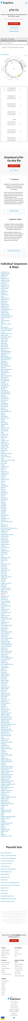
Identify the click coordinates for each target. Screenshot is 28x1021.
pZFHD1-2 (3, 834)
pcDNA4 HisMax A (5, 667)
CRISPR (3, 970)
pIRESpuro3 (4, 374)
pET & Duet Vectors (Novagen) (8, 858)
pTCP (2, 562)
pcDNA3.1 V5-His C (5, 622)
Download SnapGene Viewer (14, 250)
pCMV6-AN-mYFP (5, 418)
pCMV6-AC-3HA (4, 682)
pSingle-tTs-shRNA (5, 529)
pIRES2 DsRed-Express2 (7, 329)
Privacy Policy (14, 1004)
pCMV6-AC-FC (4, 701)
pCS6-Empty (4, 463)
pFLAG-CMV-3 (4, 683)
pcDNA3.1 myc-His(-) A (6, 576)
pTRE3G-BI (3, 763)
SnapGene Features (5, 950)
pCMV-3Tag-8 (4, 455)
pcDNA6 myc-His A (5, 273)
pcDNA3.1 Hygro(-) (5, 551)
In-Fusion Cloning (18, 970)
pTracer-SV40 (4, 666)
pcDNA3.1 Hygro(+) (5, 544)
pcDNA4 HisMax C (5, 680)
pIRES (2, 322)
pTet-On (3, 594)
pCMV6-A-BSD (4, 636)
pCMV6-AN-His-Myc (5, 366)
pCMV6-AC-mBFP (5, 773)
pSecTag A (3, 484)
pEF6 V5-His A (4, 554)
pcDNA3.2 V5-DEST (5, 641)
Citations (3, 985)
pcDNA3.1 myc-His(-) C (6, 589)
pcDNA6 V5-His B (5, 306)
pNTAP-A (3, 413)
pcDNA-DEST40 (4, 486)
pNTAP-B (3, 419)
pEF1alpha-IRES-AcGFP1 (7, 521)
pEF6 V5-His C (4, 567)
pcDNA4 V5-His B (5, 739)
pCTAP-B (3, 476)
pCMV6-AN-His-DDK (6, 353)
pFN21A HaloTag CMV (6, 729)
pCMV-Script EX (4, 539)
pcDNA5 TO (3, 764)
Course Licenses (18, 954)
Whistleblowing (14, 1015)
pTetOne (3, 614)
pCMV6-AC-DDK (4, 688)
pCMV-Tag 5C (4, 623)
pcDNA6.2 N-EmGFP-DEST (7, 803)
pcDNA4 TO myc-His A (6, 713)
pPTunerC (3, 452)
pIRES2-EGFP (4, 341)
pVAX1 (2, 808)
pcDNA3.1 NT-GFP (5, 596)
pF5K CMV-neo (4, 599)
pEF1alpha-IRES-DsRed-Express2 (9, 528)
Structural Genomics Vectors (8, 901)
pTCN (2, 555)
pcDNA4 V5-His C (5, 745)
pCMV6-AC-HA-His (5, 747)
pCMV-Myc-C (4, 520)
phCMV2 (3, 820)
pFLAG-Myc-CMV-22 (5, 722)
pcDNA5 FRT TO (4, 758)
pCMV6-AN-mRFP (5, 398)
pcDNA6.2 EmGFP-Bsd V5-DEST (8, 797)
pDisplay (3, 502)
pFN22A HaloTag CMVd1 (6, 742)
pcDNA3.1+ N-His (5, 473)
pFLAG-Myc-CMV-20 (5, 709)
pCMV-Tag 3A (4, 572)
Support (3, 987)
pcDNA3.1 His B (4, 531)
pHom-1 (3, 296)
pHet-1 (2, 832)
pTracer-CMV (4, 627)
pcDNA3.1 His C (4, 538)
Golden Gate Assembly (20, 975)
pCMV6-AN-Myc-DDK (6, 411)
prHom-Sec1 (4, 478)
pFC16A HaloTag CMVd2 (6, 632)
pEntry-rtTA (4, 573)
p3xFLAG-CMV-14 (5, 285)
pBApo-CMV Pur (5, 363)
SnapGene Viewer (5, 952)
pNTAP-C (3, 426)
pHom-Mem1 (4, 303)
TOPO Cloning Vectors (6, 871)
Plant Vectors (4, 879)
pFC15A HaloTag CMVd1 (6, 619)
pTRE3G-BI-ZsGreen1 (6, 782)
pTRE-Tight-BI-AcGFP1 (6, 717)
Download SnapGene (14, 27)
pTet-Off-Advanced (5, 588)
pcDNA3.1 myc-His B (5, 563)
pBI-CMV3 (3, 395)
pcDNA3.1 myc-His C (5, 570)
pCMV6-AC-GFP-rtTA (6, 734)
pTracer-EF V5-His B (6, 653)
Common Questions (5, 968)
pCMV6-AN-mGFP (5, 385)
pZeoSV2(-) (3, 828)
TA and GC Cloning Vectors (7, 861)
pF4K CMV (3, 586)
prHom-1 (3, 465)
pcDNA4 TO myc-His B (6, 719)
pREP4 (2, 458)
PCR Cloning (17, 972)
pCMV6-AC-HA (4, 740)
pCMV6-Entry (4, 437)
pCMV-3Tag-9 (4, 461)
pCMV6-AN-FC (4, 301)
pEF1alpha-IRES (5, 515)
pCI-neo (3, 332)
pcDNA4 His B (4, 654)
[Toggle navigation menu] (26, 3)
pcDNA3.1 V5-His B (5, 615)
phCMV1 (3, 813)
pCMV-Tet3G (4, 630)
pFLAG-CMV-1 (4, 670)
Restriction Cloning (19, 964)
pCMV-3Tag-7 (4, 448)
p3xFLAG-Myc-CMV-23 (6, 317)
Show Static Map (5, 54)
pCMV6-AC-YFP (4, 275)
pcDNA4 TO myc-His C (6, 726)
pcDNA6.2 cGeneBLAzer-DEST (8, 784)
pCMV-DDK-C (4, 468)
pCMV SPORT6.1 (4, 345)
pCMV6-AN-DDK (5, 294)
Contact (3, 994)
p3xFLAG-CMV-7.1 (5, 298)
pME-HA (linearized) (6, 393)
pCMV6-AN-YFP (4, 431)
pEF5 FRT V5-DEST (5, 547)
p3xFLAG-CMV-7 (4, 291)
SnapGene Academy (5, 962)
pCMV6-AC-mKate (5, 792)
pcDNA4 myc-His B (5, 693)
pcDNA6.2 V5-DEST (5, 829)
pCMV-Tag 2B (4, 559)
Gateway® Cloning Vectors (7, 896)
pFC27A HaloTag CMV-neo (7, 657)
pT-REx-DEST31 (4, 542)
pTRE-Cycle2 (4, 679)
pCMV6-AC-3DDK (5, 675)
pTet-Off (3, 581)
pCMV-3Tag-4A (4, 422)
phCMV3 (3, 826)
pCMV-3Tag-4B (4, 429)
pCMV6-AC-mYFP (5, 824)
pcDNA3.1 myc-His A (5, 557)
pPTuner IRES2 (4, 445)
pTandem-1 (3, 549)
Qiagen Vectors (4, 890)
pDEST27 (3, 495)
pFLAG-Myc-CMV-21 (5, 716)
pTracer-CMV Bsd (5, 633)
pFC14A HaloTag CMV (6, 606)
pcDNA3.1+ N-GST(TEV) (6, 453)
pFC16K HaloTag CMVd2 (6, 638)
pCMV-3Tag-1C (4, 377)
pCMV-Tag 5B (4, 617)
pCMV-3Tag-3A (4, 403)
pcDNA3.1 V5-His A (5, 609)
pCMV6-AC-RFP (4, 831)
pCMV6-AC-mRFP (5, 798)
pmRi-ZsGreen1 (4, 406)
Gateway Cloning (18, 966)
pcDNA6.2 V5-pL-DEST (6, 836)
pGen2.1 (2, 807)
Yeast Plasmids (4, 893)
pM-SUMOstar (4, 387)
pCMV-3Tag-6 (4, 442)
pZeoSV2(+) (3, 821)
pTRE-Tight (3, 704)
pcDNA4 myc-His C (5, 700)
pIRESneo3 (3, 367)
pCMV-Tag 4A (4, 591)
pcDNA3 (3, 421)
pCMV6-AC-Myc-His (5, 818)
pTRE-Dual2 (4, 698)
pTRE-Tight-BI (4, 711)
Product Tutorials (5, 964)
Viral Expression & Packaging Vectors (10, 882)
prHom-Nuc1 (4, 471)
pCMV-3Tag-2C (4, 397)
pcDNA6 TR (3, 293)
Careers (3, 992)
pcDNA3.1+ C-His (5, 440)
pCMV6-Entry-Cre (5, 444)
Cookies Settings (14, 1007)
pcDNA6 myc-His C (5, 286)
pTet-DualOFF (4, 568)
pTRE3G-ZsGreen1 (5, 802)
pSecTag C (3, 497)
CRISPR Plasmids (5, 874)
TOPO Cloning (18, 973)
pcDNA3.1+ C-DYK (5, 427)
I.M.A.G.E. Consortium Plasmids (8, 855)
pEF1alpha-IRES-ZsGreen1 (7, 534)
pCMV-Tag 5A (4, 610)
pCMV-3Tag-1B (4, 371)
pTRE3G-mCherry (5, 795)
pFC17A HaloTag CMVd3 (6, 645)
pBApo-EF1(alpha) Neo (6, 369)
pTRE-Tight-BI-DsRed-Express (8, 724)
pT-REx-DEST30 (4, 536)
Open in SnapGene (14, 23)
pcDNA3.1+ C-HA (4, 434)
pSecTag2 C (3, 516)
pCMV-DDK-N (4, 474)
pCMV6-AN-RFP (4, 424)
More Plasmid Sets (22, 40)
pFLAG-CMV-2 (4, 677)
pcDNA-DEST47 (4, 492)
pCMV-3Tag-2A (4, 384)
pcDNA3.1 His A (4, 525)
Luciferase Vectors (5, 877)
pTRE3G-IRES (4, 789)
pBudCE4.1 (3, 414)
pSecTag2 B (3, 510)
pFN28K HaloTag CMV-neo (7, 787)
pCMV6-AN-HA (4, 340)
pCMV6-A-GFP (4, 649)
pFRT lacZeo (4, 794)
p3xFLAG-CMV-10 (5, 272)
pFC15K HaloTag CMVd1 (6, 625)
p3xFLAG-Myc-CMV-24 (6, 324)
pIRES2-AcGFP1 (4, 335)
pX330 (2, 815)
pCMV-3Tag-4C (4, 435)
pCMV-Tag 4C (4, 604)
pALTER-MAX (4, 343)
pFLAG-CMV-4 (4, 690)
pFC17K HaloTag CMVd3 (6, 651)
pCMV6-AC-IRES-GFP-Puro (7, 766)
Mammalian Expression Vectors (8, 898)
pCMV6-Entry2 (4, 450)
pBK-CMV (3, 408)
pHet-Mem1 (3, 283)
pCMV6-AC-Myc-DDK (6, 811)
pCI (1, 325)
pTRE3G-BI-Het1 (5, 769)
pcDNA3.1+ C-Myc (5, 447)
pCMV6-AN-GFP (4, 327)
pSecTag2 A (3, 504)
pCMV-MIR (3, 507)
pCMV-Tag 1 (3, 546)
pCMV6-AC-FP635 (5, 721)
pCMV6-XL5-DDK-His (6, 457)
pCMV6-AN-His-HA (5, 359)
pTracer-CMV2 (4, 640)
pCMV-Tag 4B (4, 598)
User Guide (3, 966)
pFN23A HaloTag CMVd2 (6, 755)
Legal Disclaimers (14, 1005)
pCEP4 (2, 319)
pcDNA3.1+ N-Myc (5, 479)
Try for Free (14, 940)
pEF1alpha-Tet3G (5, 541)
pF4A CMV (3, 580)
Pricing (16, 952)
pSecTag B (3, 491)
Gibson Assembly (18, 968)
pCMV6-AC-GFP (4, 727)
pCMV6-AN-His (4, 346)
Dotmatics (3, 988)
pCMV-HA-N (4, 494)
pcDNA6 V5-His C (5, 312)
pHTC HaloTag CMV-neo (6, 309)
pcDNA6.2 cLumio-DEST (6, 790)
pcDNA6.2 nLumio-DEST (7, 823)
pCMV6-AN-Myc (4, 405)
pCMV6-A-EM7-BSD (5, 643)
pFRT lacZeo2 (4, 800)
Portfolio (3, 990)
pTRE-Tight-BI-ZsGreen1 (7, 730)
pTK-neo (3, 620)
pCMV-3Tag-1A (4, 364)
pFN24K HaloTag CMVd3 (6, 774)
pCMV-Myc (3, 513)
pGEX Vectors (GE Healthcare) (8, 869)
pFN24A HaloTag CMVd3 (6, 768)
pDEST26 (3, 489)
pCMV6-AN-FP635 (5, 320)
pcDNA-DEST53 (4, 499)
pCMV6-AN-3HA (4, 288)
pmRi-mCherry (4, 400)
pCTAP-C (3, 482)
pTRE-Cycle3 (4, 685)
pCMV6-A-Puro (4, 662)
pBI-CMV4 (3, 401)
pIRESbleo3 (3, 354)
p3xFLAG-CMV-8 (4, 304)
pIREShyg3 (3, 361)
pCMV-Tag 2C (4, 565)
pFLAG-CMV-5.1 (4, 696)
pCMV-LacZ (3, 500)
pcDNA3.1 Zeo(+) (5, 628)
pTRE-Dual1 (3, 692)
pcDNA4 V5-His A (5, 732)
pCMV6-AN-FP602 (5, 314)
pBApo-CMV (4, 350)
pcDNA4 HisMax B (5, 674)
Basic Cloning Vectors (6, 852)
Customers (3, 983)
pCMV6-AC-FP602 (5, 714)
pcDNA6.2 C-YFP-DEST (6, 777)
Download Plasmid (14, 31)
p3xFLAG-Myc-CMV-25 (6, 330)
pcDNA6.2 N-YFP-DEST (6, 810)
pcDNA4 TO (3, 706)
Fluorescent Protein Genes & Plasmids (10, 885)
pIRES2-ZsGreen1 (5, 348)
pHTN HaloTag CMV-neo (7, 316)
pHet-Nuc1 (3, 290)
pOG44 (2, 432)
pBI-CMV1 (3, 382)
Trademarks (14, 1013)
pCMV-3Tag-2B (4, 390)
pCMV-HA (3, 481)
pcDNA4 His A (4, 648)
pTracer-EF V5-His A (6, 646)
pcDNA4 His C (4, 661)
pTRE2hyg (3, 743)
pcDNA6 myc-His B (5, 280)
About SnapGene (5, 981)
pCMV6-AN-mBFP (5, 372)
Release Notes (4, 957)
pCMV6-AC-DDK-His (5, 695)
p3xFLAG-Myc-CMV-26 (6, 337)
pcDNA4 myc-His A (5, 687)
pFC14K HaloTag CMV (6, 612)
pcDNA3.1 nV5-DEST (5, 602)
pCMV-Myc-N (4, 526)
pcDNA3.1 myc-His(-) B (6, 583)
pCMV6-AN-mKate (5, 392)
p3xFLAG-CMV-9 (4, 311)
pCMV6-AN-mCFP (5, 379)
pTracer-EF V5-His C (6, 659)
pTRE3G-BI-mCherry (6, 776)
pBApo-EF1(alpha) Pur (6, 376)
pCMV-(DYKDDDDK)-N (6, 358)
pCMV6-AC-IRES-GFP (6, 760)
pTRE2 (2, 737)
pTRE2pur (3, 750)
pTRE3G (2, 756)
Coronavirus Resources (6, 863)
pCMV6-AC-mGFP (5, 785)
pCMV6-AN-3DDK (5, 282)
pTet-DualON (4, 575)
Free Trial (17, 950)
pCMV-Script (4, 533)
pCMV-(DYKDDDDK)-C (6, 351)
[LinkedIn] (14, 1018)
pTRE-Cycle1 (4, 672)
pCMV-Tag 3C (4, 585)
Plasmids (4, 47)
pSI (1, 523)
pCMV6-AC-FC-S (4, 708)
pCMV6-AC (3, 669)
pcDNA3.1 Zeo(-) (5, 635)
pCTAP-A (3, 469)
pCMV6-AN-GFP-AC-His (6, 333)
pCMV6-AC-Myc (4, 805)
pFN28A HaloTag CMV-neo (7, 781)
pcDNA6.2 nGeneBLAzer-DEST (8, 816)
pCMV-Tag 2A (4, 552)
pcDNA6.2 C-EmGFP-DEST (7, 771)
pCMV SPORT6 (4, 338)
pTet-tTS (3, 607)
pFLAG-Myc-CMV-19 (5, 703)
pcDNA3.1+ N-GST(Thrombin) (8, 460)
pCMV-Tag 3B (4, 578)
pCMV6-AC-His (4, 753)
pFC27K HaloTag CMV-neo (7, 664)
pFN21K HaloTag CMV (6, 735)
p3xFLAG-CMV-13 (5, 278)
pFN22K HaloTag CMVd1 (6, 748)
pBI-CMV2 (3, 388)
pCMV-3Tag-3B (4, 410)
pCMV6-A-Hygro (5, 656)
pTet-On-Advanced (5, 601)
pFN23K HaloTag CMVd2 (6, 761)
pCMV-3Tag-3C (4, 416)
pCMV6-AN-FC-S (5, 307)
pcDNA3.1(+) (4, 505)
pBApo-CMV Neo (5, 356)
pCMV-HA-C (3, 487)
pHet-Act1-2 (4, 277)
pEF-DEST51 (4, 508)
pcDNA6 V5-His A (5, 299)
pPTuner (3, 439)
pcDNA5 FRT (4, 751)
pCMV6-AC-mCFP (5, 779)
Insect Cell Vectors (5, 866)
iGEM (16, 956)
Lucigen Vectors (5, 888)
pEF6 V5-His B (4, 560)
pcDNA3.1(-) (3, 512)
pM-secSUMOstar (5, 380)
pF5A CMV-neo (4, 593)
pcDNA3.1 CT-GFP (5, 518)
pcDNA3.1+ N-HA (5, 466)
